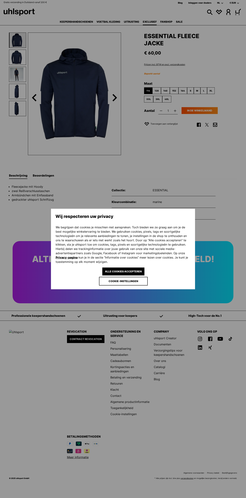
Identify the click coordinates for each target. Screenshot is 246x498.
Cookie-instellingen (123, 281)
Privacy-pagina (67, 257)
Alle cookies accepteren (123, 271)
